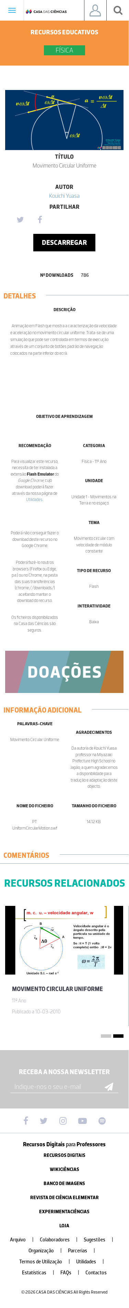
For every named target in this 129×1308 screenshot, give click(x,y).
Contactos (96, 1272)
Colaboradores (59, 1239)
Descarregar (64, 242)
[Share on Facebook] (39, 220)
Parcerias (81, 1250)
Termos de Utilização (44, 1261)
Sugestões (98, 1239)
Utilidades (34, 499)
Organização (45, 1250)
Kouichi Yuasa (64, 195)
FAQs (69, 1272)
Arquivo (22, 1239)
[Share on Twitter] (20, 220)
